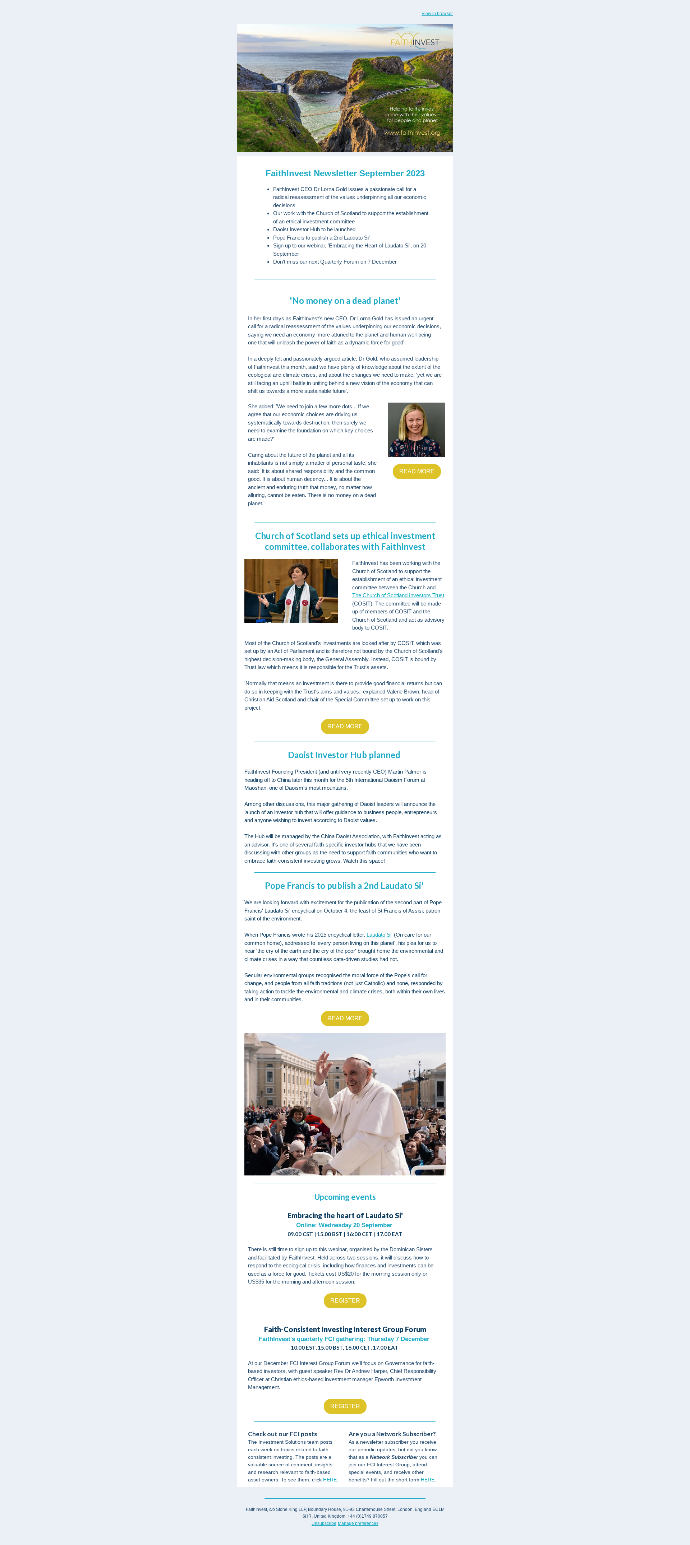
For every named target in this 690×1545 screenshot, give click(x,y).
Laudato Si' (379, 935)
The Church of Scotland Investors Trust (398, 595)
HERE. (330, 1480)
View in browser (437, 13)
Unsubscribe (324, 1523)
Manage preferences (358, 1523)
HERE (427, 1480)
